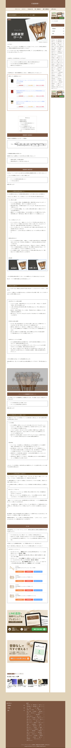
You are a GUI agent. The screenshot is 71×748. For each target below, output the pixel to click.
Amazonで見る (20, 571)
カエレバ (20, 93)
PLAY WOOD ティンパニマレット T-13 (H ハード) (24, 586)
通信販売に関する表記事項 (40, 744)
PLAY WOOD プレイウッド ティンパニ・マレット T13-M (25, 567)
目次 (26, 117)
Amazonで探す (30, 85)
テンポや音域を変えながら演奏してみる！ (28, 127)
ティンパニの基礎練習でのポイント (26, 126)
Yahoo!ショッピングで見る (38, 571)
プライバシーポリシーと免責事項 (30, 744)
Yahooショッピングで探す (40, 85)
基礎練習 (9, 673)
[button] (63, 21)
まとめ (21, 130)
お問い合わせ (47, 744)
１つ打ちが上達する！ (24, 124)
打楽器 (13, 673)
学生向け (22, 673)
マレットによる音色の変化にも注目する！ (28, 129)
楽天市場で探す (21, 85)
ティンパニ (17, 673)
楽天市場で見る (29, 571)
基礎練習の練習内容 (23, 121)
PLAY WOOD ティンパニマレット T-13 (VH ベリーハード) (25, 595)
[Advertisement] (57, 112)
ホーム (23, 744)
